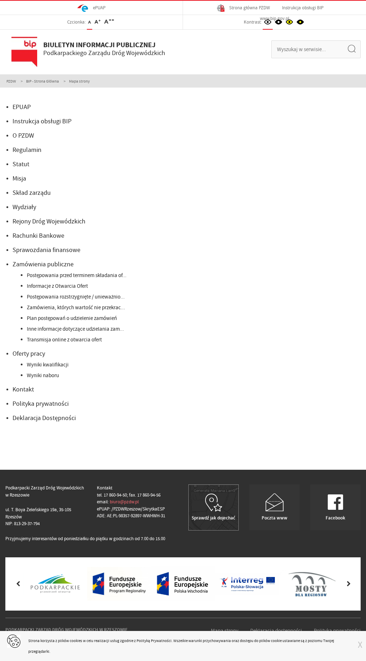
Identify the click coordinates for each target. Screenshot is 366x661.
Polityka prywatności (41, 404)
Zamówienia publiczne (43, 264)
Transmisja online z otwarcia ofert (64, 339)
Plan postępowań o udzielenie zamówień (72, 318)
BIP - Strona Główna (42, 81)
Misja (19, 178)
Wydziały (24, 207)
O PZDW (23, 136)
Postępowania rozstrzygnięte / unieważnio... (76, 296)
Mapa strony (224, 630)
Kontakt (23, 389)
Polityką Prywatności (154, 640)
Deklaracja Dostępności (44, 418)
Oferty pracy (29, 354)
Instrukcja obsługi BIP (302, 8)
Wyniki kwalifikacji (48, 364)
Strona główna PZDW (249, 8)
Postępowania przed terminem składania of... (77, 275)
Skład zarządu (32, 193)
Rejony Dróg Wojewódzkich (49, 221)
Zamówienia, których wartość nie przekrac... (76, 307)
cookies (76, 640)
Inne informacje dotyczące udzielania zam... (75, 328)
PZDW (11, 81)
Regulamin (27, 150)
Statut (21, 164)
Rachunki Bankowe (38, 236)
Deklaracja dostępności (276, 630)
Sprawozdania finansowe (46, 250)
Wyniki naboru (43, 375)
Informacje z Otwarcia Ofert (57, 286)
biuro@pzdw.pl (124, 502)
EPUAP (22, 107)
